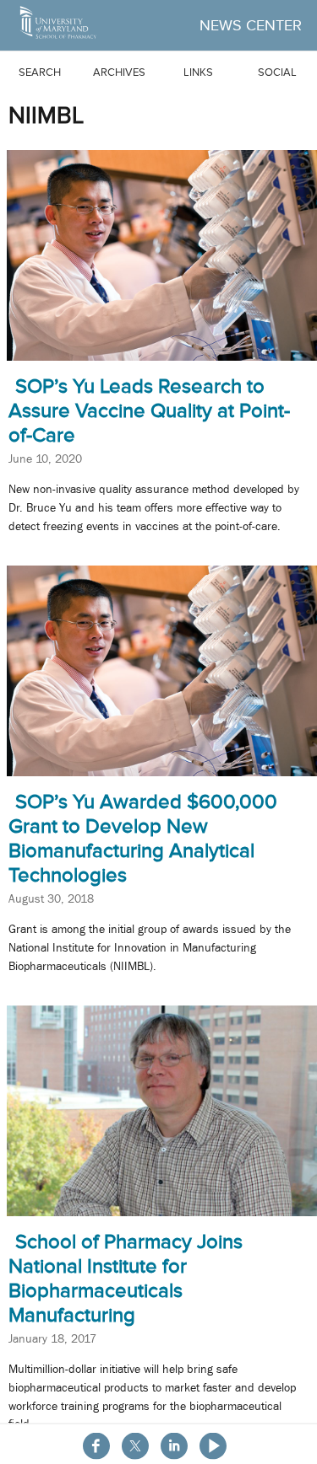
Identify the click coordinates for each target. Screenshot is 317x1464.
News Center (250, 25)
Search (40, 72)
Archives (119, 72)
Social (277, 72)
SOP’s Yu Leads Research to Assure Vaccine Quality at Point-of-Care (149, 410)
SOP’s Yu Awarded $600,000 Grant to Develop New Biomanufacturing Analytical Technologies (142, 838)
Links (198, 72)
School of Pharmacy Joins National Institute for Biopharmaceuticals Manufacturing (125, 1278)
